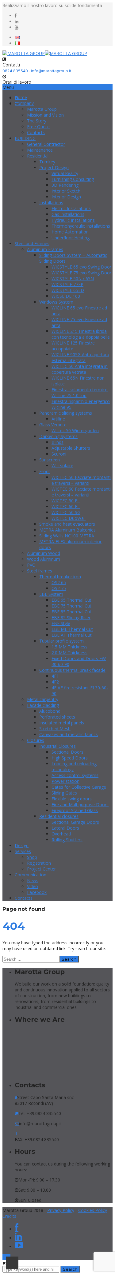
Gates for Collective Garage (79, 787)
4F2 (55, 682)
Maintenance (40, 150)
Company (24, 103)
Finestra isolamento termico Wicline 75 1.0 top (80, 392)
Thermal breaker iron (60, 577)
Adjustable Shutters (71, 448)
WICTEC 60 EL (66, 506)
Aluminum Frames (45, 249)
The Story (36, 121)
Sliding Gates (64, 793)
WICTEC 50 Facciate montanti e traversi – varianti (81, 480)
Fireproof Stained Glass (75, 810)
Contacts (36, 132)
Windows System (56, 302)
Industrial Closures (57, 746)
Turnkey (47, 162)
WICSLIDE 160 (66, 296)
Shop (32, 857)
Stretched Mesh (55, 728)
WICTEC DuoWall (69, 518)
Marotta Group (42, 109)
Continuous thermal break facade (72, 670)
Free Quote (38, 126)
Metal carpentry (42, 699)
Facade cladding (43, 705)
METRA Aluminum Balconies (67, 530)
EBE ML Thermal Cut (72, 629)
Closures (35, 740)
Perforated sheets (57, 717)
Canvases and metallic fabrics (68, 734)
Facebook (37, 892)
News (32, 880)
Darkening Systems (58, 436)
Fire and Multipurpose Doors (80, 804)
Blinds (57, 442)
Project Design (54, 167)
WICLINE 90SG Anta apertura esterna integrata (80, 357)
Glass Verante (53, 425)
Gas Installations (68, 214)
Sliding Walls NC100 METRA (66, 536)
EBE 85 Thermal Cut (71, 612)
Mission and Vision (45, 115)
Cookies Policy (92, 1210)
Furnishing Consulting (73, 179)
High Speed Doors (70, 758)
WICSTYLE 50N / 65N (73, 278)
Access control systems (75, 775)
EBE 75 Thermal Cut (71, 606)
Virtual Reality (65, 173)
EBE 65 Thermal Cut (71, 600)
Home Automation (70, 232)
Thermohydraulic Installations (81, 226)
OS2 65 (59, 582)
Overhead (61, 834)
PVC (31, 565)
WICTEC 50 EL (66, 501)
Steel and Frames (32, 243)
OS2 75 (59, 588)
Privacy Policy (60, 1210)
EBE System (51, 594)
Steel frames (39, 571)
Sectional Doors (67, 752)
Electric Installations (71, 208)
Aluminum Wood (43, 553)
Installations (51, 202)
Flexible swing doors (72, 799)
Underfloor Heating (71, 238)
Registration (39, 863)
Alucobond (49, 711)
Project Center (41, 869)
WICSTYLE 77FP (67, 284)
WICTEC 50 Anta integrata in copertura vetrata (80, 369)
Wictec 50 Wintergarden (75, 430)
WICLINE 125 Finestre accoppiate (73, 346)
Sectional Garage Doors (75, 822)
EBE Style (61, 623)
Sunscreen (49, 460)
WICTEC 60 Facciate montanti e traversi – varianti (81, 492)
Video (32, 886)
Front (44, 471)
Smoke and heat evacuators (67, 524)
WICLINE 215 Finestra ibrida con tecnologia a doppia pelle (81, 334)
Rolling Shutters (67, 840)
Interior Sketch (66, 191)
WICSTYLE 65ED (68, 290)
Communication (30, 875)
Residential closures (59, 816)
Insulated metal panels (61, 723)
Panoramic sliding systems (65, 413)
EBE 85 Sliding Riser (71, 617)
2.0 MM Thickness (69, 652)
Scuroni (59, 454)
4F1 (55, 676)
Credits (9, 1216)
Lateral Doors (65, 828)
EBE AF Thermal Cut (72, 635)
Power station (65, 781)
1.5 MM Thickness (69, 647)
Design (22, 845)
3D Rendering (65, 185)
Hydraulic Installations (73, 220)
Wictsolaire (62, 465)
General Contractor (46, 144)
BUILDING (25, 138)
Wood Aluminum (43, 559)
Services (23, 851)
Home (21, 97)
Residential (37, 156)
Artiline (58, 419)
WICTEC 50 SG (66, 512)
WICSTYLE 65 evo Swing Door (81, 267)
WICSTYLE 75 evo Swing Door (81, 273)
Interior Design (66, 197)
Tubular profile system (61, 641)
